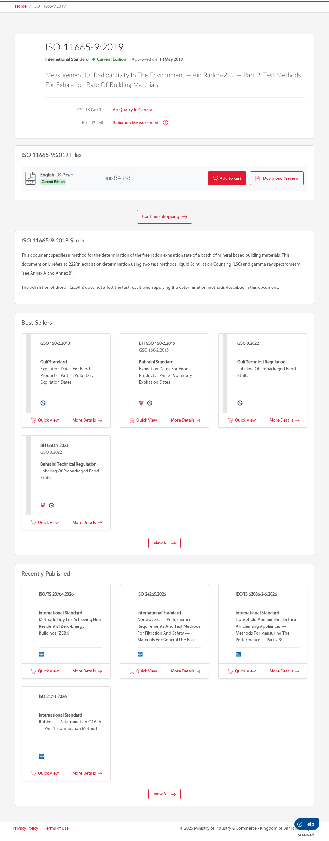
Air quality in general (133, 110)
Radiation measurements (137, 122)
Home (21, 6)
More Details (85, 420)
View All (162, 543)
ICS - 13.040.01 (89, 110)
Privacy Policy (25, 828)
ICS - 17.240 (92, 122)
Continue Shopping (162, 216)
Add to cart (229, 178)
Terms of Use (56, 828)
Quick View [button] (47, 420)
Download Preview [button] (279, 178)
